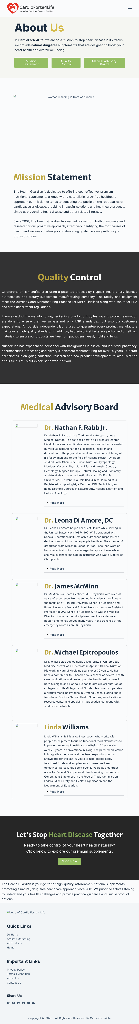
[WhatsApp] (28, 1003)
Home (10, 947)
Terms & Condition (18, 973)
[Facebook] (8, 1003)
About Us (13, 978)
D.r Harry (12, 934)
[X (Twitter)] (13, 1003)
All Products (14, 943)
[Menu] (130, 8)
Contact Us (14, 982)
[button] (84, 503)
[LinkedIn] (23, 1003)
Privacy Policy (16, 969)
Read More (56, 502)
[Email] (33, 1003)
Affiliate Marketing (18, 939)
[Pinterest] (18, 1003)
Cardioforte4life (100, 1018)
